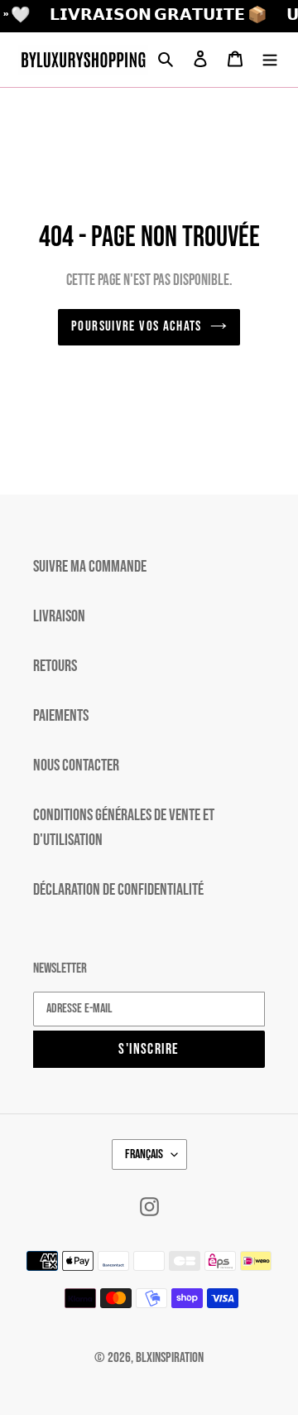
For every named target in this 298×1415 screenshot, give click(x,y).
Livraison (59, 616)
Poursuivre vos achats (136, 326)
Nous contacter (76, 765)
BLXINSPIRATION (170, 1358)
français (144, 1154)
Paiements (61, 716)
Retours (55, 666)
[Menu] (269, 59)
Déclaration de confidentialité (118, 890)
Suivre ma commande (90, 567)
